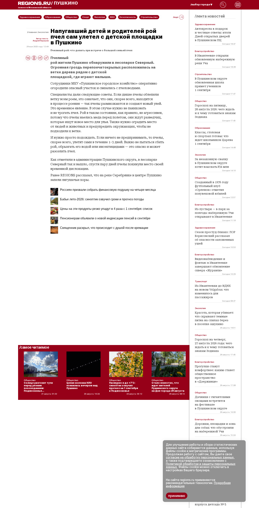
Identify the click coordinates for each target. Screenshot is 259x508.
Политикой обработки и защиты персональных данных (200, 465)
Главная (32, 32)
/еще (175, 17)
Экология (43, 32)
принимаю (176, 496)
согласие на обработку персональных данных (200, 457)
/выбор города (200, 4)
